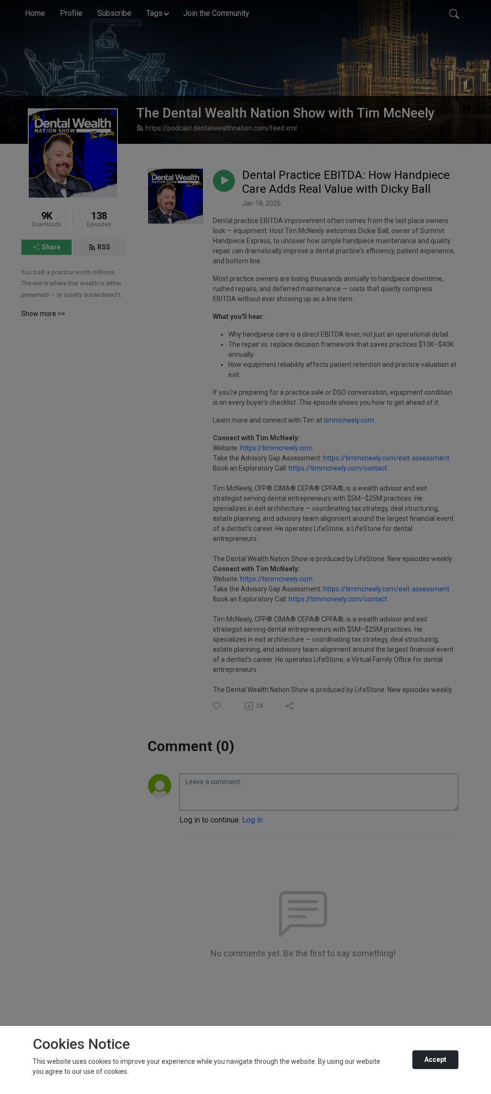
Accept (435, 1059)
